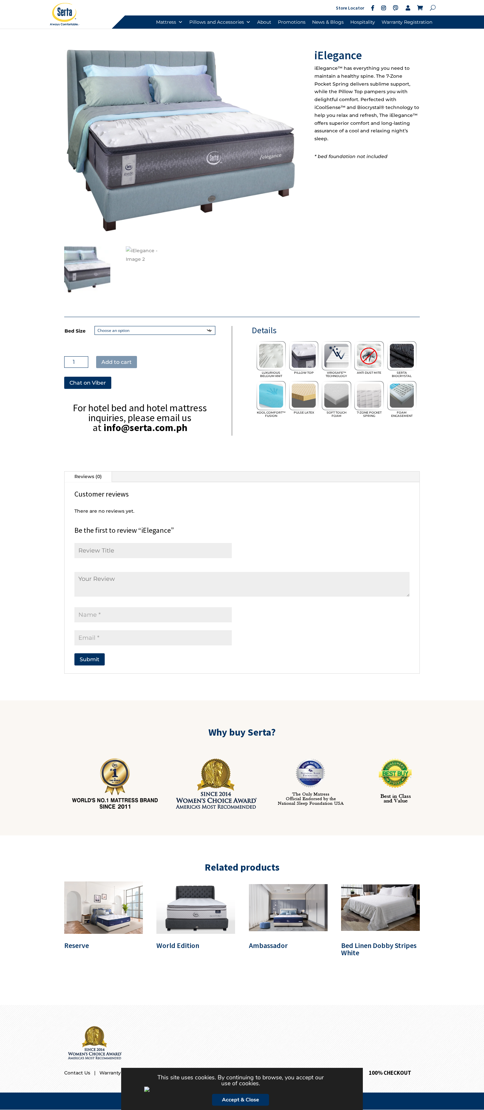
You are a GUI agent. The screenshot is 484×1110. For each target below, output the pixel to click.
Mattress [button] (166, 22)
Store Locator (350, 8)
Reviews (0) (88, 476)
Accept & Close (240, 1099)
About (264, 22)
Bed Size (75, 331)
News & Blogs (328, 22)
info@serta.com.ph (145, 427)
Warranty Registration (407, 22)
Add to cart (116, 362)
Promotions (292, 22)
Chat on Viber (87, 383)
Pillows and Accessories (216, 22)
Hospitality (362, 22)
